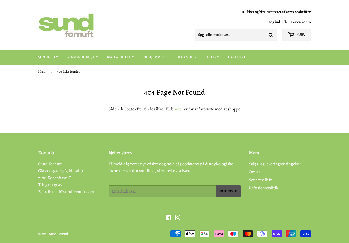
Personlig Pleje (81, 57)
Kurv (300, 35)
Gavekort (236, 57)
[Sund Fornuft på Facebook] (169, 218)
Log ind (274, 22)
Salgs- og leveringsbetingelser (275, 164)
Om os (254, 172)
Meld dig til (228, 191)
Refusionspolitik (263, 188)
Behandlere (187, 57)
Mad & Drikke (119, 57)
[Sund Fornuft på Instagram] (177, 218)
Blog (211, 57)
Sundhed (46, 57)
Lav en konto (301, 22)
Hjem (42, 71)
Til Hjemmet (154, 57)
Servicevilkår (260, 180)
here (178, 109)
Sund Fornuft (58, 234)
